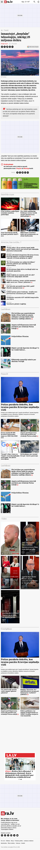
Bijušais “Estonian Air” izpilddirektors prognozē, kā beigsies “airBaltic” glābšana (29, 692)
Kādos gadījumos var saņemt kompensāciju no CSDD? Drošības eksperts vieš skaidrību (29, 713)
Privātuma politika (19, 840)
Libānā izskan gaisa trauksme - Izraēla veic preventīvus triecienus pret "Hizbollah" (22, 292)
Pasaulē (6, 30)
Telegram (18, 168)
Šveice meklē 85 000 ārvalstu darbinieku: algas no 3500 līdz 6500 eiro (9, 435)
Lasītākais (5, 309)
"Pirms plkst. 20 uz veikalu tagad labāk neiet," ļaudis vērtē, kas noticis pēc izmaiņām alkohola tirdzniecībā (23, 249)
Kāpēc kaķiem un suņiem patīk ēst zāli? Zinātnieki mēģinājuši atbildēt (21, 275)
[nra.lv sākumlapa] (8, 2)
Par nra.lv (3, 840)
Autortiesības (4, 843)
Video (4, 518)
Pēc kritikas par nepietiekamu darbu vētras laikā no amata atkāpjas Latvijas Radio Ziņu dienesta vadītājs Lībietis (23, 316)
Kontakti (23, 843)
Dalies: (13, 172)
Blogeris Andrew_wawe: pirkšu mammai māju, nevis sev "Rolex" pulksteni (21, 281)
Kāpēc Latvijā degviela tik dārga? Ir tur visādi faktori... (25, 349)
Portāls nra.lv (4, 43)
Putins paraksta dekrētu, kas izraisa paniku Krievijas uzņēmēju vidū (20, 407)
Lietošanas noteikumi (28, 840)
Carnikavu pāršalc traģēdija (16, 304)
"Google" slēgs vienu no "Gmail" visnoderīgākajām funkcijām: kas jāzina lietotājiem (10, 456)
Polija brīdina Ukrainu (20, 336)
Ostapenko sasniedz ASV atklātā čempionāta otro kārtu (23, 298)
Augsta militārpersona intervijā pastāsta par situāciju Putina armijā (23, 326)
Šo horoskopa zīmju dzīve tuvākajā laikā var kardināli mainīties (22, 270)
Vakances (18, 843)
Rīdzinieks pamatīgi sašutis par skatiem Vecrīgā (23, 360)
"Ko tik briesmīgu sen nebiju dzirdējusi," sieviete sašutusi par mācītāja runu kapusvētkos (21, 263)
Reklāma (8, 840)
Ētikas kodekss (11, 843)
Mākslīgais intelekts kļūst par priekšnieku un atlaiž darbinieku (29, 234)
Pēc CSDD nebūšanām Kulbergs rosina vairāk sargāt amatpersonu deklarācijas (28, 213)
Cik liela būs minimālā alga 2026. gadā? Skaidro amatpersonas (20, 287)
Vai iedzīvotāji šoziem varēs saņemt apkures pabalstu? (9, 691)
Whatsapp (26, 168)
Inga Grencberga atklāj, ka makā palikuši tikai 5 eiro (9, 234)
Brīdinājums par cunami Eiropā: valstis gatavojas (29, 455)
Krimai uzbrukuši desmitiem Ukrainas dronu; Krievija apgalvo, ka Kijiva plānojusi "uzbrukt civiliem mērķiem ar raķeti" (23, 256)
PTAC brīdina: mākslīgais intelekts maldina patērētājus (10, 212)
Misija (12, 840)
